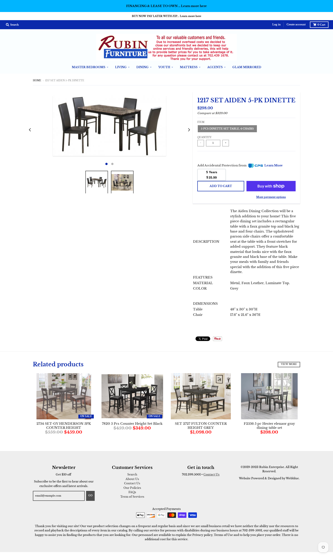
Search (132, 474)
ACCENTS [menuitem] (215, 67)
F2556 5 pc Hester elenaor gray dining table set (269, 426)
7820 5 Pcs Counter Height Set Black (132, 424)
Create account (296, 24)
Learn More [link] (273, 165)
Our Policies (132, 488)
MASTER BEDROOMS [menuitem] (88, 67)
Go (90, 495)
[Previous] (30, 130)
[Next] (188, 130)
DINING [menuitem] (142, 67)
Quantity (204, 137)
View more (289, 364)
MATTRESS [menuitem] (189, 67)
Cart (321, 24)
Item (200, 122)
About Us (132, 479)
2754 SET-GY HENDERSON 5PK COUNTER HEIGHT (63, 426)
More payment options (271, 197)
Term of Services (132, 496)
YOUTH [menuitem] (164, 67)
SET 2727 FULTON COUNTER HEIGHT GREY (201, 426)
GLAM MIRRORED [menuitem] (246, 67)
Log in (276, 24)
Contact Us (132, 483)
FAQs (132, 492)
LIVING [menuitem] (121, 67)
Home (37, 80)
